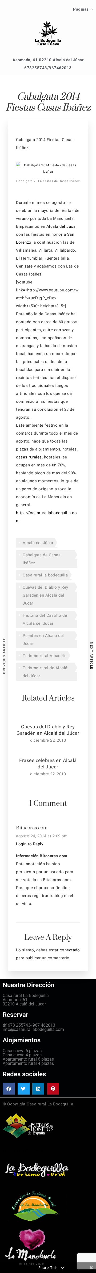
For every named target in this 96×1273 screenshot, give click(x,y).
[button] (9, 1089)
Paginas (81, 9)
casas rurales (29, 457)
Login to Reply (29, 844)
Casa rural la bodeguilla (45, 575)
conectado (70, 950)
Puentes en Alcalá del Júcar (43, 639)
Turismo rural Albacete (44, 656)
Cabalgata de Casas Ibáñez (42, 559)
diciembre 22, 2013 (48, 740)
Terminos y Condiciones (26, 1150)
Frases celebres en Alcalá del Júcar (48, 763)
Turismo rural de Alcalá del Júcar (45, 672)
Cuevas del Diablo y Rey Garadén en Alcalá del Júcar (45, 595)
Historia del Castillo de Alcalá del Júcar (45, 619)
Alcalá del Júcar (61, 226)
